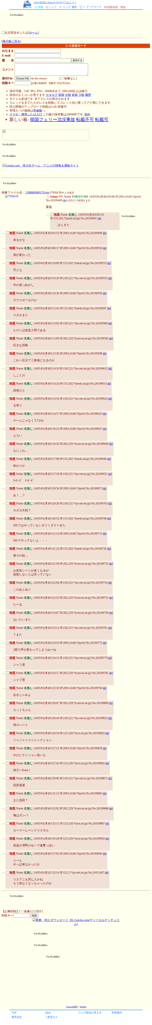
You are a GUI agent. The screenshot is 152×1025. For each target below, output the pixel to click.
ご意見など (51, 1017)
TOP (14, 1012)
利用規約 (117, 1012)
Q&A (48, 1012)
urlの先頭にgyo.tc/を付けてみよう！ (55, 2)
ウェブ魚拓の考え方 (90, 1012)
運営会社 (16, 1017)
